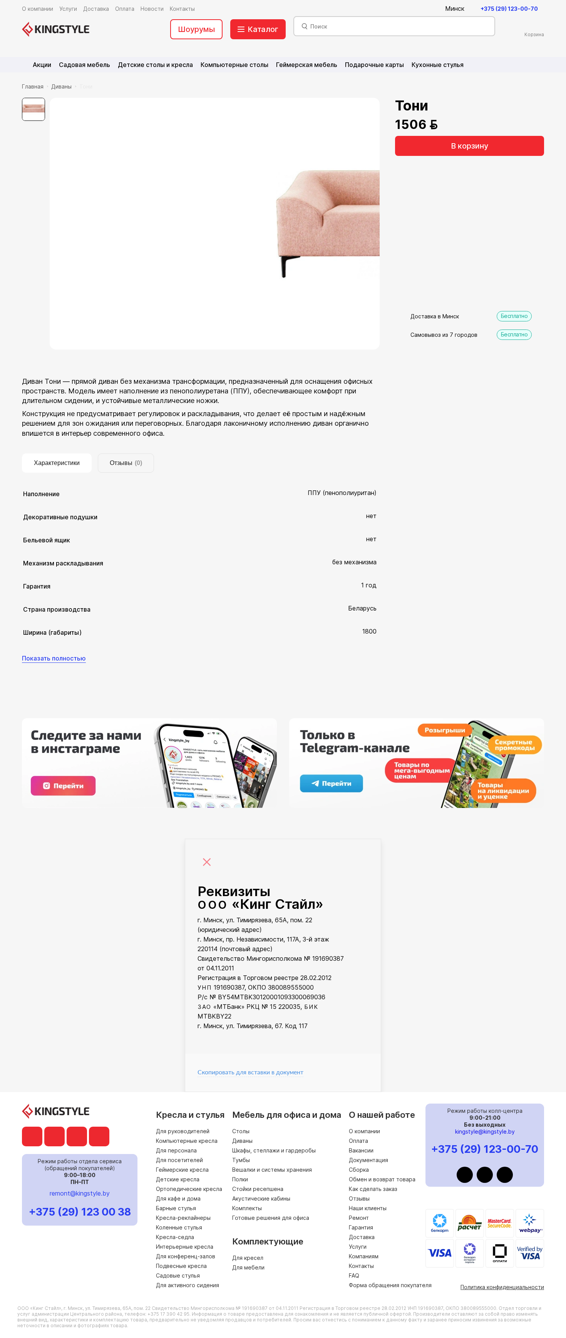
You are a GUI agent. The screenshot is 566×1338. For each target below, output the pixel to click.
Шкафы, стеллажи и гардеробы (274, 1150)
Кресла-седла (175, 1237)
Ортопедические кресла (189, 1189)
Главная (33, 86)
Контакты (361, 1266)
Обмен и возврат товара (382, 1179)
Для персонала (176, 1150)
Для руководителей (182, 1131)
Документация (368, 1160)
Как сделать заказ (373, 1189)
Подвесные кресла (181, 1266)
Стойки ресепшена (257, 1189)
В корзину (469, 146)
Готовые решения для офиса (270, 1217)
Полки (240, 1179)
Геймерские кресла (182, 1169)
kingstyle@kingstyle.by (485, 1131)
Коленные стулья (179, 1227)
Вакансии (361, 1150)
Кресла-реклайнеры (183, 1217)
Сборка (359, 1169)
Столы (241, 1131)
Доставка (362, 1237)
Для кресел (247, 1257)
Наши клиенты (368, 1208)
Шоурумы (196, 29)
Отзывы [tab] (126, 463)
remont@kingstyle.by (80, 1193)
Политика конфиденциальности (502, 1287)
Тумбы (241, 1160)
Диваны (61, 86)
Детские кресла (177, 1179)
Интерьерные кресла (184, 1246)
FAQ (354, 1275)
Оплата (358, 1140)
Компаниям (363, 1256)
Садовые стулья (178, 1275)
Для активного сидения (187, 1285)
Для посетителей (179, 1160)
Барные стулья (176, 1208)
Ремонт (359, 1217)
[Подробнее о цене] (448, 124)
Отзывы (359, 1198)
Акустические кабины (261, 1198)
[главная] (55, 29)
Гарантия (361, 1227)
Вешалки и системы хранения (272, 1169)
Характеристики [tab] (57, 463)
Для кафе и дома (178, 1198)
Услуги (358, 1246)
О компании (364, 1131)
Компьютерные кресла (187, 1140)
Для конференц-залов (185, 1256)
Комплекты (247, 1208)
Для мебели (248, 1267)
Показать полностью (54, 658)
